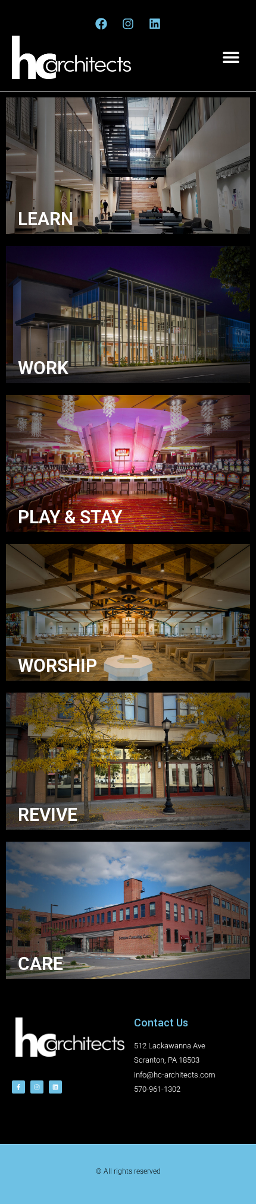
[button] (230, 57)
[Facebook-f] (18, 1087)
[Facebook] (101, 24)
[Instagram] (128, 24)
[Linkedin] (155, 24)
